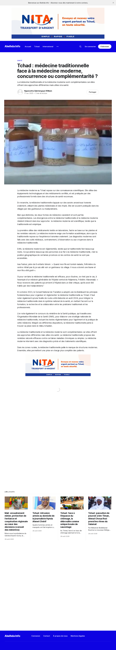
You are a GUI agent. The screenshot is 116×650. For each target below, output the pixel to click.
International (48, 46)
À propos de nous (60, 636)
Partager (92, 92)
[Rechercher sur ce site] (80, 46)
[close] (113, 3)
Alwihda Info (12, 46)
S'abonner (104, 46)
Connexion (35, 636)
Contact (46, 636)
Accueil (28, 46)
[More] (57, 46)
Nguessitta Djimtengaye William (38, 91)
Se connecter (90, 46)
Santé (19, 60)
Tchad (37, 46)
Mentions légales (78, 636)
